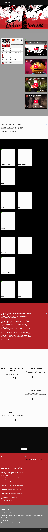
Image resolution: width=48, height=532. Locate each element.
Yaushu (2, 296)
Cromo (19, 207)
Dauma (2, 207)
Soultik (19, 296)
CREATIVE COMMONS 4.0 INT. (30, 529)
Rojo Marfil (20, 252)
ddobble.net (44, 529)
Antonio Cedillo (21, 164)
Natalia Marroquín (5, 272)
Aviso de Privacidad (20, 529)
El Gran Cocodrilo (5, 252)
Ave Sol (3, 183)
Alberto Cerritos (5, 164)
